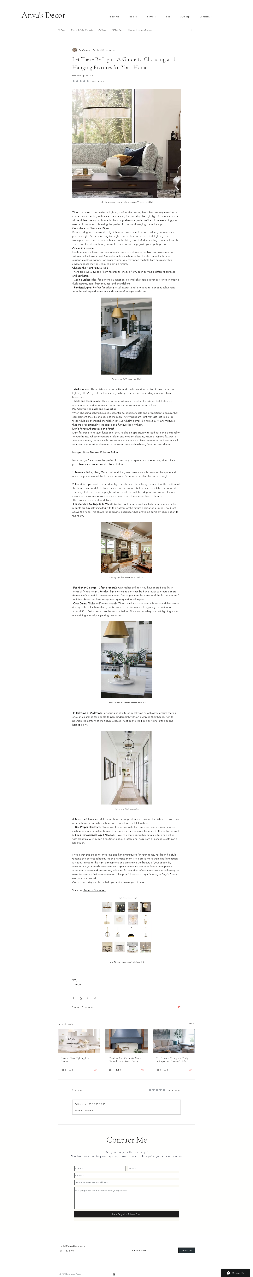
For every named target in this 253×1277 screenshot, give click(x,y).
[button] (191, 30)
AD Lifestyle (117, 29)
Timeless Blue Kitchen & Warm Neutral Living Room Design (125, 1059)
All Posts (61, 29)
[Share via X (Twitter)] (81, 998)
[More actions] (179, 50)
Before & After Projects (82, 29)
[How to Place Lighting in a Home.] (79, 1041)
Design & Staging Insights (140, 29)
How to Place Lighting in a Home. (75, 1059)
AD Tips (102, 29)
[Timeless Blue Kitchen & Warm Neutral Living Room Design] (126, 1041)
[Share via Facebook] (73, 998)
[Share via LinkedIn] (88, 998)
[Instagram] (114, 1274)
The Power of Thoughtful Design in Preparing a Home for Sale (172, 1059)
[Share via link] (95, 998)
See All (192, 1023)
